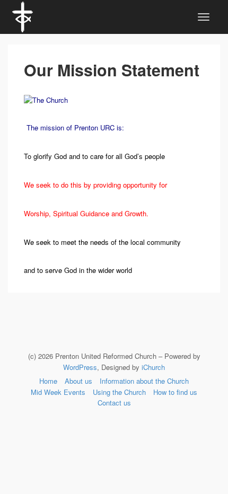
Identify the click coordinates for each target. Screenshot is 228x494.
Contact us (114, 403)
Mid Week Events (58, 392)
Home (48, 381)
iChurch (153, 367)
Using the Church (119, 392)
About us (78, 381)
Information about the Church (144, 381)
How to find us (175, 392)
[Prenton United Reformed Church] (22, 15)
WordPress (80, 367)
